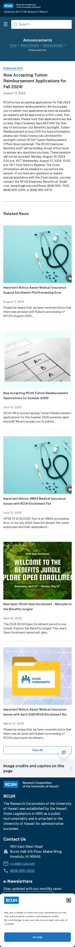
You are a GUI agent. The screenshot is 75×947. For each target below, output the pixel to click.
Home (13, 45)
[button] (69, 900)
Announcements (53, 45)
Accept (37, 937)
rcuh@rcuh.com (22, 863)
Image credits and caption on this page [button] (33, 768)
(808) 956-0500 (22, 871)
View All (37, 750)
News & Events (30, 45)
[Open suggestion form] (64, 753)
